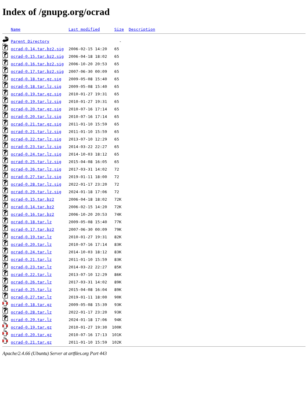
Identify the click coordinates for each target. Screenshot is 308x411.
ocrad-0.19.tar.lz (31, 237)
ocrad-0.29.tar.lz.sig (36, 192)
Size (119, 29)
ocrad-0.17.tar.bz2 (32, 229)
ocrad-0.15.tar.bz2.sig (37, 56)
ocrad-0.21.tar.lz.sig (36, 131)
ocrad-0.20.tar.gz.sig (36, 109)
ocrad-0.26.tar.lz (31, 282)
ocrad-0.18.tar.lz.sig (36, 86)
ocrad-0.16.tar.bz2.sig (37, 64)
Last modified (84, 29)
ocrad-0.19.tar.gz (31, 327)
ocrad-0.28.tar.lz (31, 312)
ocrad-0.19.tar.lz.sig (36, 101)
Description (142, 29)
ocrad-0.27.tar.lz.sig (36, 177)
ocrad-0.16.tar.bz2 (32, 214)
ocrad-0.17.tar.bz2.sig (37, 71)
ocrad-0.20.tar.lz (31, 244)
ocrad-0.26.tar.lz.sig (36, 169)
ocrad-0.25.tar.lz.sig (36, 161)
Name (15, 29)
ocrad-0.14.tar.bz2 (32, 207)
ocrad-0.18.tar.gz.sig (36, 79)
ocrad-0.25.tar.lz (31, 289)
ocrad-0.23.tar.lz (31, 267)
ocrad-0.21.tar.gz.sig (36, 124)
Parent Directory (30, 41)
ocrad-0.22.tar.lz (31, 274)
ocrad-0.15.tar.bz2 (32, 199)
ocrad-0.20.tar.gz (31, 334)
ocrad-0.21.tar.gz (31, 342)
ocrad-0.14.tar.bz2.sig (37, 49)
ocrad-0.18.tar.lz (31, 222)
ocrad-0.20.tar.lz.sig (36, 116)
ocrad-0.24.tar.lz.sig (36, 154)
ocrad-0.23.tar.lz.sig (36, 146)
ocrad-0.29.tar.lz (31, 319)
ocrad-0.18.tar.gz (31, 304)
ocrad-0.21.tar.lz (31, 259)
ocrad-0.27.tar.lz (31, 297)
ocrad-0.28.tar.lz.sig (36, 184)
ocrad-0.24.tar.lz (31, 252)
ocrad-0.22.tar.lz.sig (36, 139)
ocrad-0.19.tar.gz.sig (36, 94)
